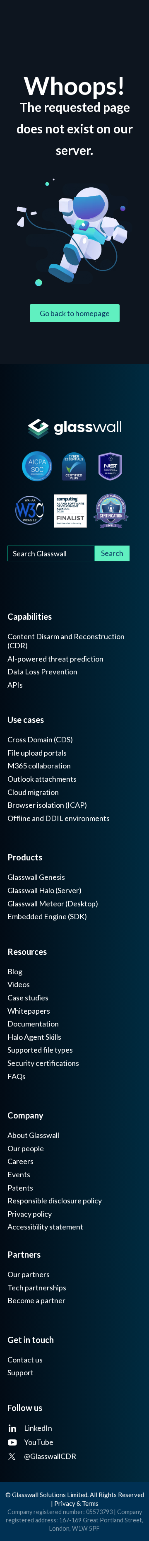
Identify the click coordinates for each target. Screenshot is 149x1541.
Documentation (33, 1023)
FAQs (16, 1076)
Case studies (27, 997)
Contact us (25, 1359)
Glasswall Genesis (36, 877)
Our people (25, 1148)
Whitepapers (28, 1011)
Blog (14, 971)
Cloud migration (33, 792)
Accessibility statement (45, 1226)
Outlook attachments (42, 779)
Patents (20, 1188)
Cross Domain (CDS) (40, 739)
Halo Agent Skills (34, 1037)
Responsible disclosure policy (54, 1200)
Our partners (28, 1274)
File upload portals (37, 753)
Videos (18, 984)
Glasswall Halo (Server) (44, 890)
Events (18, 1174)
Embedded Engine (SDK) (47, 916)
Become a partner (36, 1300)
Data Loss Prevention (42, 671)
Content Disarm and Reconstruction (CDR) (66, 641)
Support (20, 1372)
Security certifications (43, 1063)
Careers (20, 1161)
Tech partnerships (36, 1287)
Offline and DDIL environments (58, 818)
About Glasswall (33, 1135)
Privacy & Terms (76, 1503)
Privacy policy (29, 1214)
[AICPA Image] (37, 466)
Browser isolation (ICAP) (47, 805)
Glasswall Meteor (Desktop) (52, 903)
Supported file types (40, 1050)
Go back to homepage (75, 313)
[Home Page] (74, 429)
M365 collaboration (39, 765)
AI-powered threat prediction (55, 659)
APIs (15, 685)
